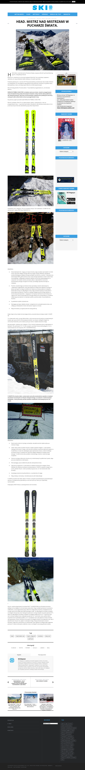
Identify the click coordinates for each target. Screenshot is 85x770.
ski (67, 747)
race (62, 744)
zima (62, 759)
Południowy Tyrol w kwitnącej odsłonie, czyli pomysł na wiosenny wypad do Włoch (14, 707)
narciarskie (63, 736)
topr (72, 753)
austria (62, 725)
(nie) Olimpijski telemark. (42, 680)
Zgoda (73, 1)
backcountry (68, 725)
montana (40, 636)
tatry (69, 753)
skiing (71, 747)
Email (48, 647)
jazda (62, 732)
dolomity (69, 728)
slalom (66, 751)
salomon (63, 747)
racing (66, 744)
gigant (68, 730)
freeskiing (63, 730)
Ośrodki (45, 14)
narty (62, 738)
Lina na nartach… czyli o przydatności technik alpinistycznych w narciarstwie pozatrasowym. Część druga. (19, 682)
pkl (72, 738)
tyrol (62, 755)
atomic (70, 723)
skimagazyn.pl (64, 749)
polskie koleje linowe (65, 740)
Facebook (13, 647)
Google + (35, 647)
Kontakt (11, 730)
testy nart (47, 636)
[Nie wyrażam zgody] (83, 2)
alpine (62, 723)
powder (73, 740)
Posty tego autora (42, 654)
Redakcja (11, 720)
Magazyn (67, 14)
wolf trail (30, 639)
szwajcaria (63, 753)
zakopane (68, 757)
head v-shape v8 (31, 636)
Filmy (28, 14)
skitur (62, 751)
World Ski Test (55, 14)
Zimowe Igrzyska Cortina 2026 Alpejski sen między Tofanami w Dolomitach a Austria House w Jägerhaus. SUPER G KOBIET (46, 707)
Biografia (19, 654)
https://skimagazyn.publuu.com (65, 108)
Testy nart (48, 18)
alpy (66, 723)
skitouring (71, 749)
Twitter (21, 647)
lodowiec (63, 734)
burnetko (63, 728)
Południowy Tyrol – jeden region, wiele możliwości (30, 705)
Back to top (58, 765)
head (12, 636)
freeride (74, 728)
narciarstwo (70, 736)
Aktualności (19, 14)
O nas (9, 723)
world (70, 755)
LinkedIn (42, 647)
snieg (71, 751)
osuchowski (67, 738)
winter (66, 755)
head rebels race (20, 636)
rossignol (71, 744)
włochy (62, 757)
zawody (73, 757)
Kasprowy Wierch (69, 732)
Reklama (10, 727)
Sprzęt (43, 18)
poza (62, 742)
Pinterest (28, 647)
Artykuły (36, 14)
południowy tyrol (68, 742)
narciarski (69, 734)
